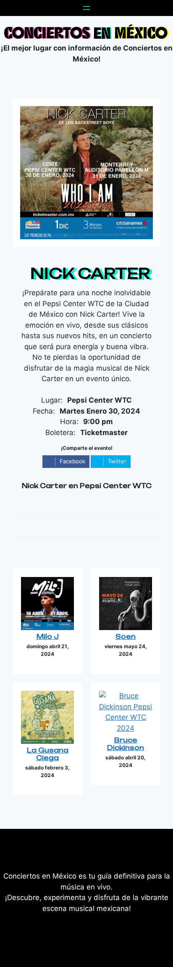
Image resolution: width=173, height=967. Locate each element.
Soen (125, 637)
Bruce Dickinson (125, 744)
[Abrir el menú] (86, 8)
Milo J (48, 637)
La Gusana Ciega (47, 754)
